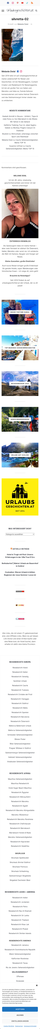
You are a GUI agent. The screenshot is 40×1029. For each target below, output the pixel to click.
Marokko (11, 251)
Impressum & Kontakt (30, 1026)
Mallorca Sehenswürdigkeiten (20, 730)
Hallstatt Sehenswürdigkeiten (20, 757)
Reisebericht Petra (20, 906)
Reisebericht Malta (20, 708)
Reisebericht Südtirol (20, 703)
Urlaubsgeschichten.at (20, 10)
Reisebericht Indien (20, 898)
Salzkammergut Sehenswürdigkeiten (20, 753)
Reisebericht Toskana (20, 690)
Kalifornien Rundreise (20, 958)
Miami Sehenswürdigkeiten (20, 954)
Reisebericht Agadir (20, 806)
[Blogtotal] (20, 606)
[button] (37, 985)
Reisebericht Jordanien (20, 902)
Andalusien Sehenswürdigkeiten (20, 761)
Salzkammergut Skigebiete (20, 876)
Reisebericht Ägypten (20, 792)
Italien (4, 251)
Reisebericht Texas (20, 963)
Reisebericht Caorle (20, 685)
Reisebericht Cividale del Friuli (20, 694)
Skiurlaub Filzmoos (20, 867)
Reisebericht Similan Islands (20, 933)
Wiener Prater (20, 739)
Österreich (34, 248)
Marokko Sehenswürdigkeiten (20, 837)
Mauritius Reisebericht (20, 783)
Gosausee (20, 981)
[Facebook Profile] (18, 71)
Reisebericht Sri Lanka (20, 915)
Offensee (20, 976)
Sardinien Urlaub (20, 681)
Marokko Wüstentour (20, 815)
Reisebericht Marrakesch (20, 828)
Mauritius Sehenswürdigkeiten (20, 779)
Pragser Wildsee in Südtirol (20, 748)
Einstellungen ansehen (20, 1021)
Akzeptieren (20, 1009)
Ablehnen (20, 1015)
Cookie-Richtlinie (9, 1026)
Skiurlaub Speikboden (20, 858)
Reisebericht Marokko (20, 801)
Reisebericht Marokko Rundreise (20, 819)
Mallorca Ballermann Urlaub (20, 726)
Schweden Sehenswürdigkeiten (20, 735)
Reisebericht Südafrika (20, 846)
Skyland (5, 134)
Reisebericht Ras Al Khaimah (20, 911)
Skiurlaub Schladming (20, 871)
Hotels (14, 268)
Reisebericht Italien (20, 672)
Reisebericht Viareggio (20, 699)
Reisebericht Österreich (20, 721)
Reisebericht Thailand (20, 920)
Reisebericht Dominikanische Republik (20, 949)
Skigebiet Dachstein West (20, 880)
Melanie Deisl (23, 24)
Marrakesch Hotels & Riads (20, 833)
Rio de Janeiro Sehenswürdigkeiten (20, 967)
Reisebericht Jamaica (20, 945)
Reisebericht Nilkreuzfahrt (20, 797)
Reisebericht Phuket (20, 929)
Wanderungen (28, 268)
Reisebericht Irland (20, 668)
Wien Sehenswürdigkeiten (20, 744)
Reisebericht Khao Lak (20, 924)
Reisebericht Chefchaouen (20, 824)
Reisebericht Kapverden (20, 842)
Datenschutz (19, 1026)
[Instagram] (21, 71)
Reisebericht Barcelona (20, 717)
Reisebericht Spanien (20, 712)
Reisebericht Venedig (20, 676)
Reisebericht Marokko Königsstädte (20, 810)
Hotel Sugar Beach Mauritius (20, 788)
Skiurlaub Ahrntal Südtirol (20, 862)
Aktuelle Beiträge (21, 549)
